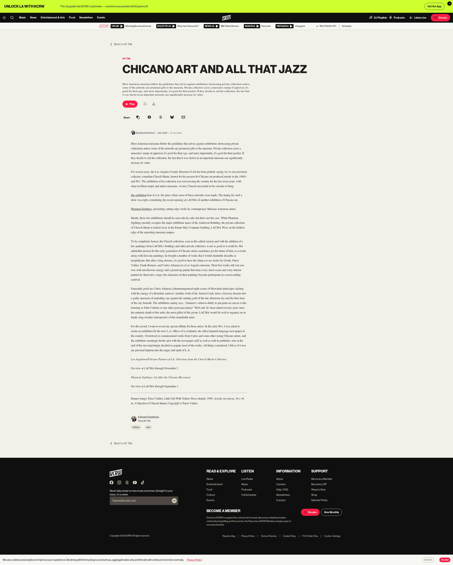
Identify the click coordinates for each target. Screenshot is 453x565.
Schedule (346, 26)
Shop (314, 494)
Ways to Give (318, 489)
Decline (428, 559)
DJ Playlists (380, 17)
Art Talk (126, 58)
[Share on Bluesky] (172, 117)
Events (101, 17)
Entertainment (215, 484)
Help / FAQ (282, 489)
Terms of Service (267, 536)
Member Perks (319, 500)
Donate (443, 17)
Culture (136, 427)
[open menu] (5, 18)
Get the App (434, 6)
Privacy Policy (246, 536)
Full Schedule (248, 494)
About (279, 478)
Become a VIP (319, 484)
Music (22, 17)
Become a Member (321, 478)
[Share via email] (183, 117)
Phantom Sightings (141, 209)
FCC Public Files (308, 536)
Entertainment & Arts (53, 17)
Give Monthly (331, 512)
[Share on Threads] (160, 117)
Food (72, 17)
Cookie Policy (288, 536)
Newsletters (86, 17)
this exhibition (139, 195)
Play (132, 104)
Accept (445, 559)
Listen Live (420, 17)
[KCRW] (116, 476)
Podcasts (399, 17)
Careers (280, 484)
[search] (13, 18)
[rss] (145, 105)
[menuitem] (154, 104)
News (33, 17)
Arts (148, 427)
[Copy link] (138, 118)
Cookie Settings (332, 536)
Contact (281, 500)
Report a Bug (229, 536)
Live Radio (247, 478)
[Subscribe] (174, 500)
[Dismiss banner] (449, 3)
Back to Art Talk (123, 44)
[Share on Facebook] (149, 117)
